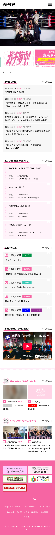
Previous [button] (4, 72)
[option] (18, 58)
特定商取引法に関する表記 (18, 512)
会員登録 (44, 512)
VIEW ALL (47, 81)
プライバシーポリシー (32, 506)
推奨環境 (35, 512)
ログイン (27, 516)
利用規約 (47, 506)
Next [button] (10, 72)
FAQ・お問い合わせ (13, 506)
